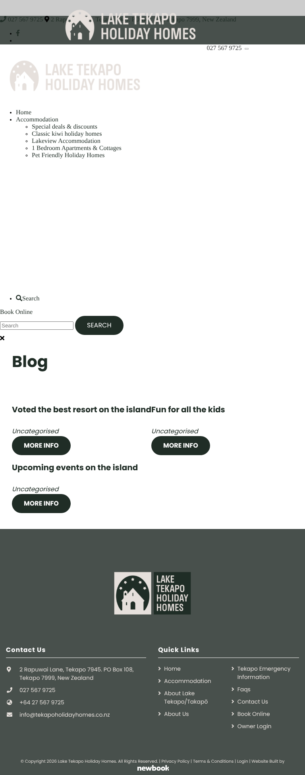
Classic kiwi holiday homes (67, 134)
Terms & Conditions (213, 761)
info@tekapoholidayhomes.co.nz (64, 715)
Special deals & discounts (64, 126)
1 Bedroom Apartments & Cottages (77, 148)
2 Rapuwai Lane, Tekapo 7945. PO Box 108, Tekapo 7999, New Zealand (76, 673)
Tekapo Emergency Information (264, 673)
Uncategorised (35, 431)
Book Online (16, 312)
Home (23, 112)
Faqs (244, 689)
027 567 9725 (225, 48)
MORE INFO (41, 445)
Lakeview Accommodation (66, 141)
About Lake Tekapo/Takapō (186, 697)
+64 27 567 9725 (41, 702)
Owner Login (254, 726)
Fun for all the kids (188, 409)
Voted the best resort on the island (81, 409)
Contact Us (252, 702)
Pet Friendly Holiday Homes (68, 155)
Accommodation (37, 119)
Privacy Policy (175, 761)
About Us (176, 714)
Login (242, 761)
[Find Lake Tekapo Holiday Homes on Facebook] (18, 33)
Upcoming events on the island (75, 467)
